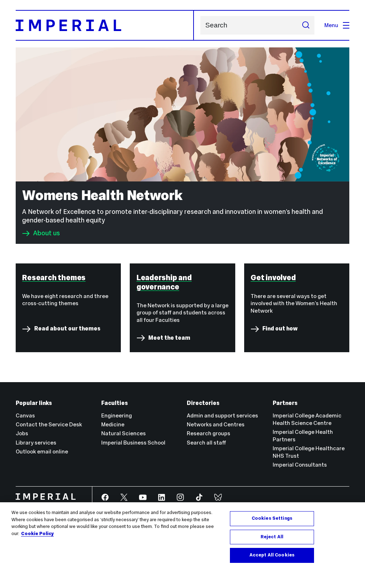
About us (46, 233)
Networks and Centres (216, 424)
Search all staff (206, 442)
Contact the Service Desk (49, 424)
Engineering (116, 415)
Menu (331, 25)
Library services (36, 442)
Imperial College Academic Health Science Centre (307, 419)
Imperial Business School (133, 442)
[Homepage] (105, 25)
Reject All (272, 537)
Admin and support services (222, 415)
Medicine (112, 424)
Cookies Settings (272, 518)
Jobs (22, 433)
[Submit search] (305, 25)
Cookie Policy (37, 533)
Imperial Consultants (300, 464)
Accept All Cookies (272, 555)
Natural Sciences (123, 433)
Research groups (208, 433)
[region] (182, 536)
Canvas (25, 415)
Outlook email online (42, 451)
